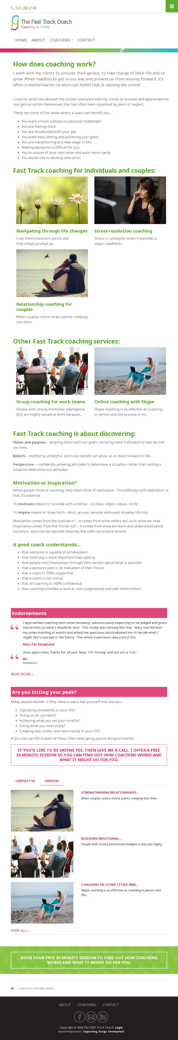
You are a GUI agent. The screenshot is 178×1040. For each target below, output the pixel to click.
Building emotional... (101, 838)
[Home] (42, 22)
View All (19, 930)
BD (25, 659)
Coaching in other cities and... (109, 884)
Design (103, 1031)
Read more (21, 674)
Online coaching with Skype (124, 402)
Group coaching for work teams (50, 402)
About (38, 40)
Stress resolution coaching (123, 231)
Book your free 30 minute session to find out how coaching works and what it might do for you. (89, 960)
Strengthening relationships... (110, 792)
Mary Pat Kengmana (38, 644)
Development (116, 1031)
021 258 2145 (26, 8)
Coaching (60, 40)
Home (21, 40)
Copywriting (90, 1031)
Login (119, 1027)
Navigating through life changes (51, 231)
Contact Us (25, 781)
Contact (86, 40)
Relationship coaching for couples (44, 306)
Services (54, 781)
